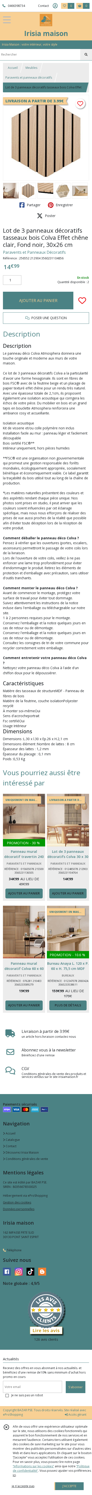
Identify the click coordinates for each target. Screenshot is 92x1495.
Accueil (13, 68)
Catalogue (12, 1140)
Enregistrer (64, 205)
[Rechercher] (86, 54)
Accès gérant (77, 1414)
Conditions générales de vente (26, 1159)
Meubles (31, 68)
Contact (43, 6)
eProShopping (13, 1414)
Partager (33, 205)
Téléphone (14, 1250)
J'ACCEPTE (69, 1486)
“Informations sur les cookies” (33, 1466)
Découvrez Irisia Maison (22, 1152)
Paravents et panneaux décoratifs (28, 77)
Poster (49, 215)
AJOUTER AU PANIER (38, 300)
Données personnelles (18, 1209)
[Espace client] (55, 6)
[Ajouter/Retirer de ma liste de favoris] (82, 300)
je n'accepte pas (23, 1486)
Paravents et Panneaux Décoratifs (34, 252)
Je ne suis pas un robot (27, 1395)
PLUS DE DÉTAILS (68, 1005)
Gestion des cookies (17, 1202)
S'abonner (75, 1387)
